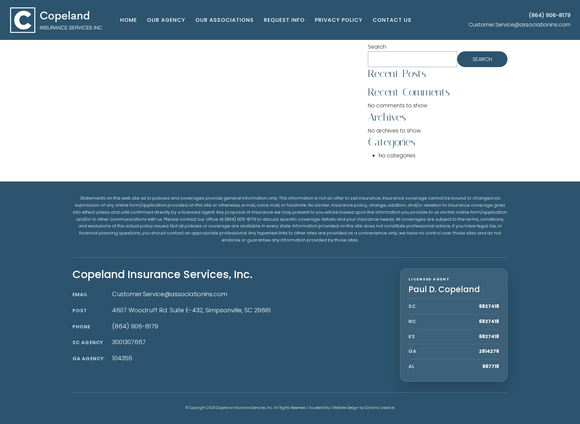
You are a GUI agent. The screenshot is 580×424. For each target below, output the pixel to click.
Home (128, 20)
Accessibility (319, 407)
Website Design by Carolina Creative (363, 407)
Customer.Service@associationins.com (520, 25)
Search (377, 47)
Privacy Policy (338, 20)
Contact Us (392, 20)
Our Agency (166, 20)
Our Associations (224, 20)
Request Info (284, 20)
